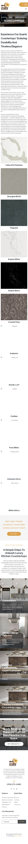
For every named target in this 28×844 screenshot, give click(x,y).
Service (11, 17)
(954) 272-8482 (14, 784)
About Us (16, 797)
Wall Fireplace (5, 804)
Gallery (16, 802)
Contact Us (17, 804)
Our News (16, 800)
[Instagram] (14, 789)
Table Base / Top (6, 802)
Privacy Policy (18, 835)
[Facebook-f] (11, 789)
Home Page (4, 17)
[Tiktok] (17, 789)
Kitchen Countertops (8, 797)
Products (4, 807)
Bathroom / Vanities (7, 800)
